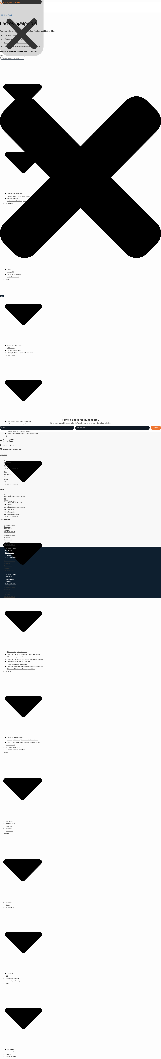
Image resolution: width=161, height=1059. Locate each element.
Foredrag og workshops (11, 468)
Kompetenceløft (10, 745)
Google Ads (10, 1049)
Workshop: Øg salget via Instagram (17, 664)
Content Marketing (11, 1056)
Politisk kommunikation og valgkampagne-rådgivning (22, 433)
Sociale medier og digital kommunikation (19, 431)
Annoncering (7, 462)
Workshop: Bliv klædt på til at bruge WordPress (21, 669)
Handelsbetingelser (9, 525)
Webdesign (9, 902)
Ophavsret (7, 530)
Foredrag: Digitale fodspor (15, 737)
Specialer (3, 455)
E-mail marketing (11, 1052)
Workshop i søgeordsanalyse (16, 657)
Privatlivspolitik (8, 528)
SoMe (5, 467)
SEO (7, 976)
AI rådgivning (11, 512)
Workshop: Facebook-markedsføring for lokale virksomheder (25, 666)
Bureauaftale (9, 831)
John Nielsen (9, 821)
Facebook (10, 973)
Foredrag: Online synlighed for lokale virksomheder (22, 740)
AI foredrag (10, 509)
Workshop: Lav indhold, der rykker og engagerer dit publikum (25, 659)
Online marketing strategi (14, 345)
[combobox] (12, 58)
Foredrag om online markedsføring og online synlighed (23, 742)
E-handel (8, 1054)
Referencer (9, 826)
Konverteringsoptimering (13, 981)
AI (4, 463)
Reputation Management (13, 978)
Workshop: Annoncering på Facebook (18, 661)
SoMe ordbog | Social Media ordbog (14, 496)
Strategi (8, 905)
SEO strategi (11, 348)
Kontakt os (9, 828)
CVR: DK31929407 (9, 532)
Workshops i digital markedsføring (17, 652)
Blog (5, 498)
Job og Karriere (10, 823)
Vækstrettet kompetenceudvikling (15, 749)
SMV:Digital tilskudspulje (13, 747)
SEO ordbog (7, 495)
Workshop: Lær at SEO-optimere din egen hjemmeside (23, 654)
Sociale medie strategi (13, 350)
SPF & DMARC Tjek (10, 501)
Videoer (6, 500)
